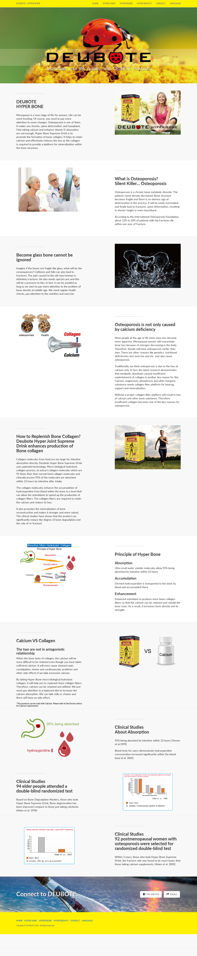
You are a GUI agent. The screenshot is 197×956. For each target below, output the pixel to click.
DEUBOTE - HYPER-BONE (28, 4)
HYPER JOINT (109, 4)
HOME (95, 4)
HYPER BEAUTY (144, 4)
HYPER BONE (126, 4)
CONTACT (160, 4)
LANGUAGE (175, 4)
